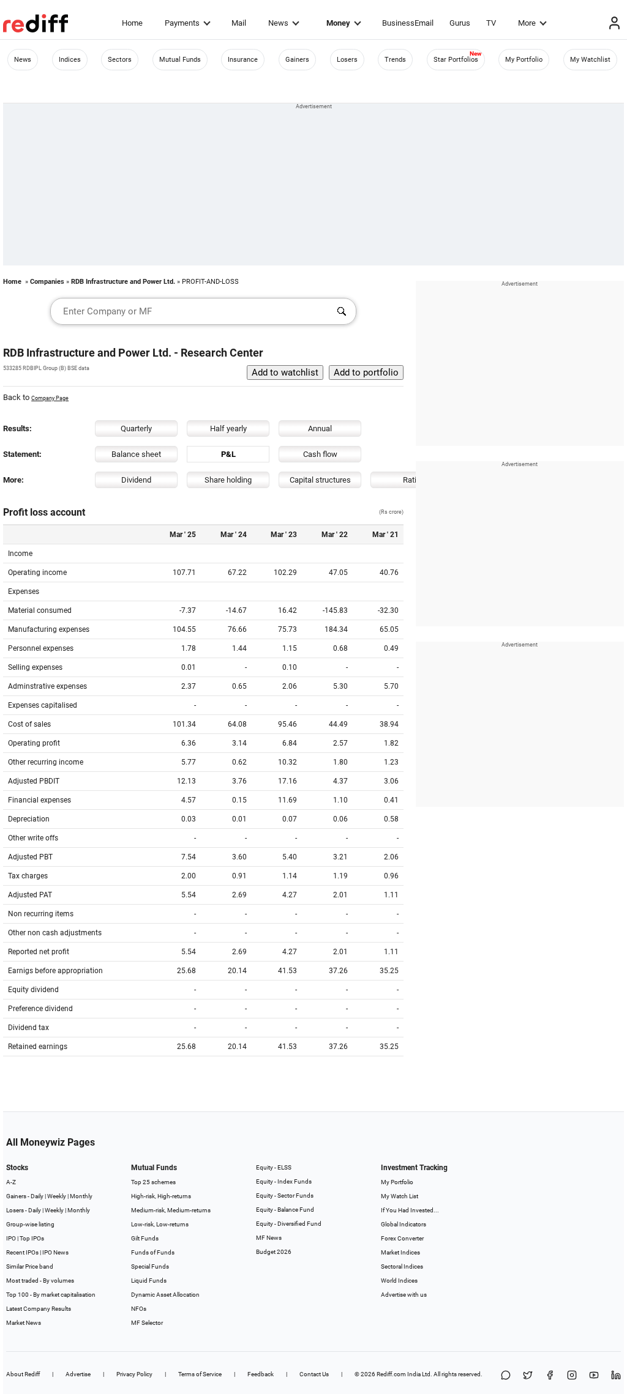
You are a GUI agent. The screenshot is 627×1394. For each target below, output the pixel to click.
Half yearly (228, 428)
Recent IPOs (22, 1252)
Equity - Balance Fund (285, 1210)
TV (491, 23)
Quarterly (136, 428)
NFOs (138, 1309)
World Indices (399, 1281)
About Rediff (23, 1374)
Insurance (243, 60)
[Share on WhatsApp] (506, 1376)
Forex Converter (402, 1238)
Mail (238, 23)
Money (338, 23)
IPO (11, 1238)
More (527, 23)
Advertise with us (404, 1295)
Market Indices (400, 1252)
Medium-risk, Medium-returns (171, 1210)
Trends (395, 60)
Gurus (459, 23)
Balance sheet (136, 454)
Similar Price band (29, 1266)
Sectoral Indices (402, 1266)
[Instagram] (572, 1376)
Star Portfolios (456, 60)
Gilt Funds (145, 1238)
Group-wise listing (30, 1224)
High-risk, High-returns (161, 1196)
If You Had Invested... (410, 1210)
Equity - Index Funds (284, 1181)
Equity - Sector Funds (285, 1195)
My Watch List (399, 1196)
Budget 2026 (273, 1252)
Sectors (120, 60)
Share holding (228, 479)
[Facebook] (550, 1376)
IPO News (55, 1252)
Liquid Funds (149, 1281)
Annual (320, 428)
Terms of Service (200, 1374)
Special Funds (150, 1266)
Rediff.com (391, 1374)
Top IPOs (32, 1238)
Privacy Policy (134, 1374)
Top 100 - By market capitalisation (51, 1295)
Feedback (260, 1374)
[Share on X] (528, 1376)
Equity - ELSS (273, 1167)
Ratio (412, 479)
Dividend (136, 479)
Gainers (297, 60)
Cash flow (320, 454)
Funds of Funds (153, 1252)
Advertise (78, 1374)
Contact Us (314, 1374)
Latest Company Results (38, 1309)
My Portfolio (524, 60)
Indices (70, 60)
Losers (347, 60)
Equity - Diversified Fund (288, 1224)
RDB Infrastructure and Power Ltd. (123, 282)
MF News (269, 1238)
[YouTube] (594, 1376)
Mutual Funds (180, 60)
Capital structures (320, 479)
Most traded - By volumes (40, 1281)
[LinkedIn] (616, 1376)
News (278, 23)
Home (132, 23)
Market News (23, 1323)
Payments (182, 23)
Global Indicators (403, 1224)
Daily (37, 1196)
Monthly (81, 1196)
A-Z (11, 1182)
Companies (47, 282)
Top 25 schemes (153, 1182)
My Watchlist (590, 60)
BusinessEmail (408, 23)
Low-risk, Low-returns (160, 1224)
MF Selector (147, 1323)
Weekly (56, 1196)
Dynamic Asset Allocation (165, 1295)
